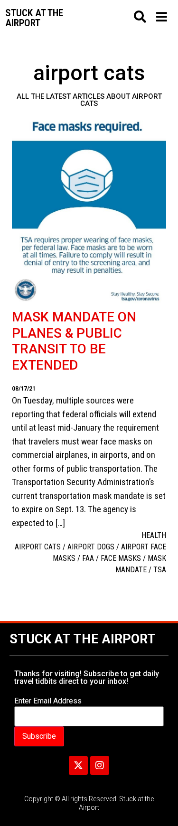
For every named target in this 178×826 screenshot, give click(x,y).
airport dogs (90, 546)
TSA (159, 569)
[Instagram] (99, 765)
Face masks (121, 558)
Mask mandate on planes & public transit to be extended (74, 341)
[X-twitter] (78, 765)
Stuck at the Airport (82, 639)
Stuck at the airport (34, 18)
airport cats (38, 546)
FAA (88, 558)
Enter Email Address (48, 701)
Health (153, 535)
